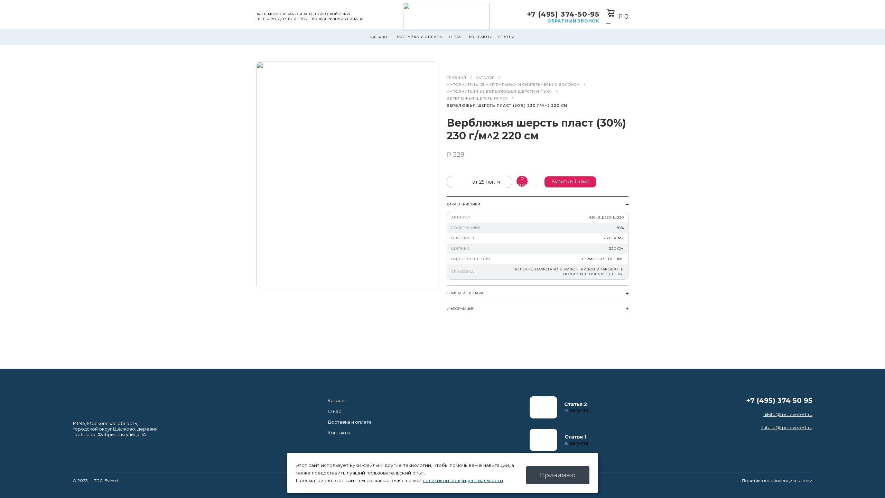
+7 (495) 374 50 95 (779, 400)
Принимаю (558, 475)
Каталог (380, 37)
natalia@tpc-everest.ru (786, 427)
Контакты (480, 37)
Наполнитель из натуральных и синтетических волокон (513, 84)
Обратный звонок (573, 21)
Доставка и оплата (419, 37)
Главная (456, 77)
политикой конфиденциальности (463, 480)
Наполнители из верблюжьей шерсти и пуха (499, 91)
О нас (455, 37)
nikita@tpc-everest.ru (787, 414)
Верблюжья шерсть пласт (477, 98)
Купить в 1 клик (570, 181)
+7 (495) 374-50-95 (563, 14)
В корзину (522, 181)
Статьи (506, 37)
